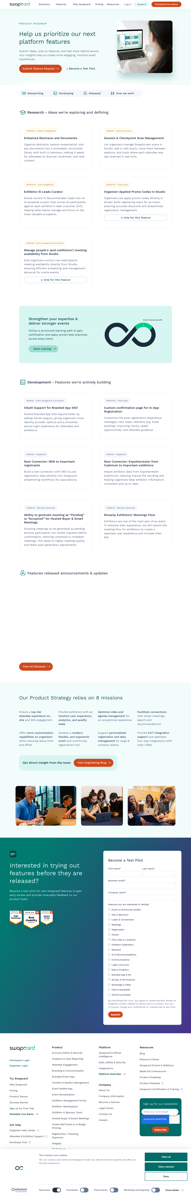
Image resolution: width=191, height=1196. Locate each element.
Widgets (56, 1143)
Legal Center (106, 1108)
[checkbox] (141, 952)
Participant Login (20, 1060)
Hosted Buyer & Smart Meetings (70, 1118)
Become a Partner (109, 1102)
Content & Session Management (70, 1082)
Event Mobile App (62, 1088)
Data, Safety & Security (112, 1062)
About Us (104, 1090)
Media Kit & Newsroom (153, 1071)
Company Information (111, 1096)
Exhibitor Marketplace (65, 1106)
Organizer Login (19, 1065)
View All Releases (34, 666)
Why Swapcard (18, 1084)
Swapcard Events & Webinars (157, 1065)
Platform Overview (110, 1074)
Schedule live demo (166, 4)
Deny (166, 1176)
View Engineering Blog (91, 762)
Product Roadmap (150, 1077)
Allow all (166, 1157)
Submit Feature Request (39, 68)
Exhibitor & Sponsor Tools (67, 1112)
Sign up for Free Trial (22, 1108)
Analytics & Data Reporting (67, 1058)
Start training (42, 348)
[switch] (84, 1190)
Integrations (106, 1068)
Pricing (99, 4)
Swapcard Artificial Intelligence (110, 1054)
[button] (45, 4)
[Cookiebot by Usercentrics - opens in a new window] (19, 1190)
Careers (103, 1120)
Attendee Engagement (65, 1064)
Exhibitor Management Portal (69, 1100)
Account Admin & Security (67, 1052)
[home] (22, 4)
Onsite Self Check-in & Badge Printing (69, 1126)
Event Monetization (63, 1094)
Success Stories (19, 1102)
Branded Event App (63, 1076)
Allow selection (166, 1166)
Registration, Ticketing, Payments (65, 1135)
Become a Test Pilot (82, 68)
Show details (172, 1190)
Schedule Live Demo (22, 1114)
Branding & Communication (68, 1070)
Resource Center (149, 1059)
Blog (142, 1053)
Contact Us (105, 1114)
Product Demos (19, 1096)
